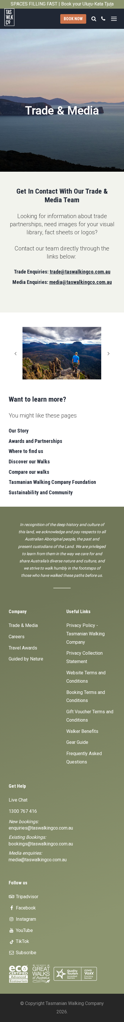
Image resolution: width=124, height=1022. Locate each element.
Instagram (25, 919)
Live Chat (18, 800)
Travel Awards (23, 648)
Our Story (19, 431)
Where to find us (26, 451)
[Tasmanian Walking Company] (14, 17)
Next (108, 353)
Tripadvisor (26, 896)
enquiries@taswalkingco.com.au (41, 828)
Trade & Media (23, 625)
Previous (15, 353)
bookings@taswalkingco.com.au (41, 844)
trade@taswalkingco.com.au (80, 272)
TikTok (22, 941)
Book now (73, 18)
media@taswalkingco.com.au (80, 282)
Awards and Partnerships (35, 441)
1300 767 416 (23, 811)
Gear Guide (77, 742)
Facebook (25, 908)
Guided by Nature (26, 659)
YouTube (24, 930)
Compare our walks (29, 472)
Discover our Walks (29, 461)
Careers (17, 636)
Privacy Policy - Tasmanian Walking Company (85, 634)
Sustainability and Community (41, 492)
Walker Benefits (82, 731)
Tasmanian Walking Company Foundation (52, 482)
